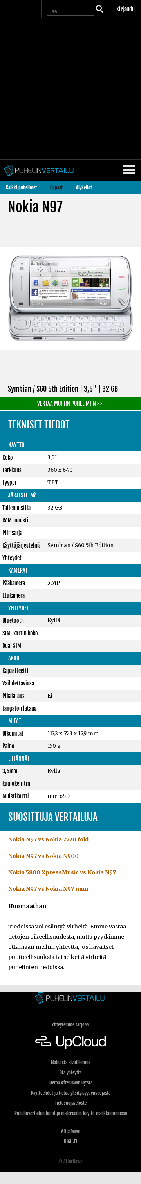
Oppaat (56, 187)
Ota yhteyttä (70, 1072)
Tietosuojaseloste (71, 1103)
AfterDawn (70, 1131)
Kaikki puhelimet (21, 187)
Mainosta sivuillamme (70, 1062)
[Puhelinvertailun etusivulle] (70, 998)
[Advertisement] (70, 88)
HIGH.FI (70, 1141)
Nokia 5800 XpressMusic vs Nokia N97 (62, 872)
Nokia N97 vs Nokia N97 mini (48, 888)
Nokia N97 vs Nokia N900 (43, 855)
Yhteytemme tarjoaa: (71, 1025)
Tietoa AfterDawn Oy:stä (70, 1083)
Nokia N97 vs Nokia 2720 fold (48, 839)
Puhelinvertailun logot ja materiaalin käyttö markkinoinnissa (70, 1113)
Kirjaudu (125, 9)
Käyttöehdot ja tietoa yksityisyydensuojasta (70, 1093)
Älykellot (84, 187)
